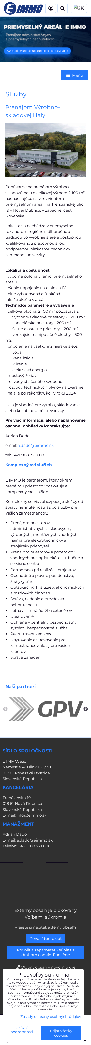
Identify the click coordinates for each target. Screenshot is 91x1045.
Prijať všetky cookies (61, 1033)
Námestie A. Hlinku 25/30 (27, 767)
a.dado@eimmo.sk (36, 445)
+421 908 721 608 (34, 846)
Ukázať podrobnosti (21, 1030)
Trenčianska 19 (17, 797)
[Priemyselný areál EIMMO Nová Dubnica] (45, 61)
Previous (5, 709)
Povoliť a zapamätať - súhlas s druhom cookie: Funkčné (45, 952)
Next (85, 709)
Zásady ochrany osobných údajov (50, 1016)
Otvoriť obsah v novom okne (47, 967)
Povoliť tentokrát (46, 938)
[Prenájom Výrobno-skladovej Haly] (45, 151)
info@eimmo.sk (32, 815)
